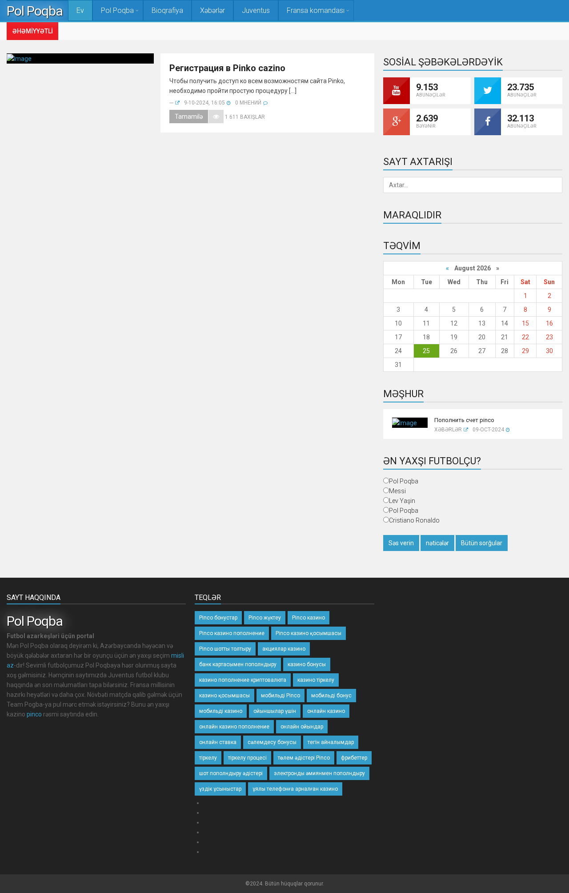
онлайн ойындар (301, 727)
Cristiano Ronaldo (414, 520)
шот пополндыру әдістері (231, 773)
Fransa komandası (316, 10)
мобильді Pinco (280, 695)
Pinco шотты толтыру (225, 649)
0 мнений (248, 103)
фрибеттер (354, 758)
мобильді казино (220, 711)
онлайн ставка (217, 742)
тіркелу (208, 758)
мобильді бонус (331, 695)
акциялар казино (283, 649)
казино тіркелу (315, 680)
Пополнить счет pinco (464, 420)
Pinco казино (308, 618)
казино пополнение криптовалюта (242, 680)
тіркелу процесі (247, 758)
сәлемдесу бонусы (272, 742)
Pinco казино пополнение (231, 633)
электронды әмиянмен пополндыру (319, 773)
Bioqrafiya (167, 10)
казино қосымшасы (224, 695)
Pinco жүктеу (264, 618)
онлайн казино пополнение (234, 727)
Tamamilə (189, 116)
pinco (34, 714)
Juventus (256, 10)
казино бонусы (307, 664)
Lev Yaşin (402, 500)
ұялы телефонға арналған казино (295, 789)
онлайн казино (326, 711)
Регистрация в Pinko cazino (227, 68)
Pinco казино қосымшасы (308, 633)
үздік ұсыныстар (220, 789)
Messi (397, 491)
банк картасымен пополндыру (237, 664)
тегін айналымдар (331, 742)
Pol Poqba (37, 11)
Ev (80, 10)
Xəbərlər (212, 10)
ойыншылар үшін (274, 711)
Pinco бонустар (218, 618)
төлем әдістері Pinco (304, 758)
